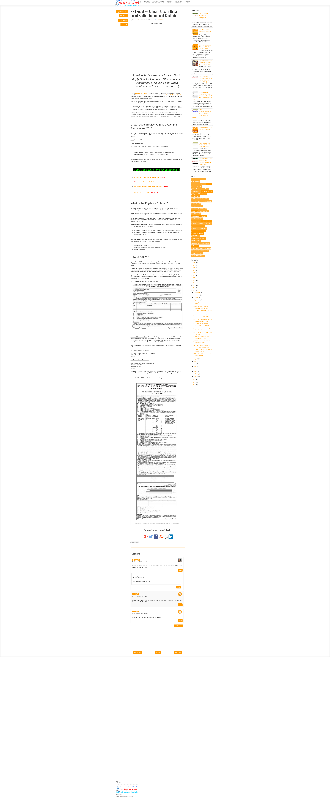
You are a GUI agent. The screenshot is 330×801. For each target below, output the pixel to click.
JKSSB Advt (194, 211)
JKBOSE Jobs (123, 20)
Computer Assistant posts (174, 95)
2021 (194, 275)
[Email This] (131, 542)
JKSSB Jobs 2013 (196, 221)
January (196, 376)
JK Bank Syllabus (195, 191)
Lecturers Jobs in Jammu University (201, 248)
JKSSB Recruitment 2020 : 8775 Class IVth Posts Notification (205, 145)
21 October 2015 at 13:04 (139, 596)
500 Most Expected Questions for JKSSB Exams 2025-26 (205, 31)
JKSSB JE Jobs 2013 (196, 218)
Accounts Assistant (158, 2)
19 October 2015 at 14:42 (139, 562)
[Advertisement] (158, 36)
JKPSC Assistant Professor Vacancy (201, 201)
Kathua (207, 243)
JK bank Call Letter (196, 186)
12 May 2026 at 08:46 (139, 578)
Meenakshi (136, 559)
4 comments (159, 19)
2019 (194, 280)
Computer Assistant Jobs (198, 179)
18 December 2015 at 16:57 (140, 614)
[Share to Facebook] (136, 542)
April (195, 369)
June (195, 364)
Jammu (209, 184)
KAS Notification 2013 (197, 243)
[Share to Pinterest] (138, 542)
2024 (194, 267)
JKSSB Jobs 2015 (206, 221)
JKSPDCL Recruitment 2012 (199, 209)
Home (139, 2)
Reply (180, 570)
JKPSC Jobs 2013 (196, 204)
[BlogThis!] (133, 542)
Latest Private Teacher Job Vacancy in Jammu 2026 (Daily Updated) (205, 62)
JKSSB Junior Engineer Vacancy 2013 (201, 223)
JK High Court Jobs (207, 191)
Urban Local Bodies (141, 93)
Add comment (178, 626)
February (196, 374)
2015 (194, 290)
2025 (194, 265)
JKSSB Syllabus (195, 236)
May (195, 366)
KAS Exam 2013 (195, 241)
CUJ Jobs (124, 24)
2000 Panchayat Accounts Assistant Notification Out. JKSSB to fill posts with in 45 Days (202, 95)
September (197, 300)
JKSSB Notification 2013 (198, 226)
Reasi (206, 251)
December (197, 292)
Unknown (135, 594)
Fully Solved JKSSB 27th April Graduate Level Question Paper (205, 129)
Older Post (178, 652)
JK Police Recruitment (197, 199)
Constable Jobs (195, 181)
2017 (194, 285)
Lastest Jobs (194, 246)
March (196, 371)
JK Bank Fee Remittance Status (200, 189)
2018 (194, 283)
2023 (194, 270)
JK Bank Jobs (178, 2)
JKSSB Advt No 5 (196, 213)
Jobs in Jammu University (198, 238)
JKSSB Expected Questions (198, 216)
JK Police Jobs (195, 196)
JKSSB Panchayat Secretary (199, 228)
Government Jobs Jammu (198, 184)
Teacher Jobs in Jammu (197, 256)
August (196, 359)
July (195, 361)
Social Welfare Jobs (196, 253)
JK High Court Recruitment (198, 194)
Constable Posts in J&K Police (146, 182)
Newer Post (137, 652)
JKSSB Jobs (147, 2)
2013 (194, 382)
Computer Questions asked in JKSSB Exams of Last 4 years (205, 46)
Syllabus (169, 2)
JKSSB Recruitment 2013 (198, 231)
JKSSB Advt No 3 (203, 211)
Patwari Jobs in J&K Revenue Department (146, 177)
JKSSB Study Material (197, 233)
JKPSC (206, 199)
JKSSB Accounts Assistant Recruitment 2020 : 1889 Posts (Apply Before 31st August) (201, 113)
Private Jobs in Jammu (197, 251)
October (196, 297)
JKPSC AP (187, 2)
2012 (194, 385)
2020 (194, 278)
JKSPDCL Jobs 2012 (196, 206)
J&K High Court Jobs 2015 (141, 193)
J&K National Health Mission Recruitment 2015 (148, 186)
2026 (194, 262)
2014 (194, 380)
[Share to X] (134, 542)
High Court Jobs (122, 12)
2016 (194, 288)
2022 (194, 272)
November (197, 295)
